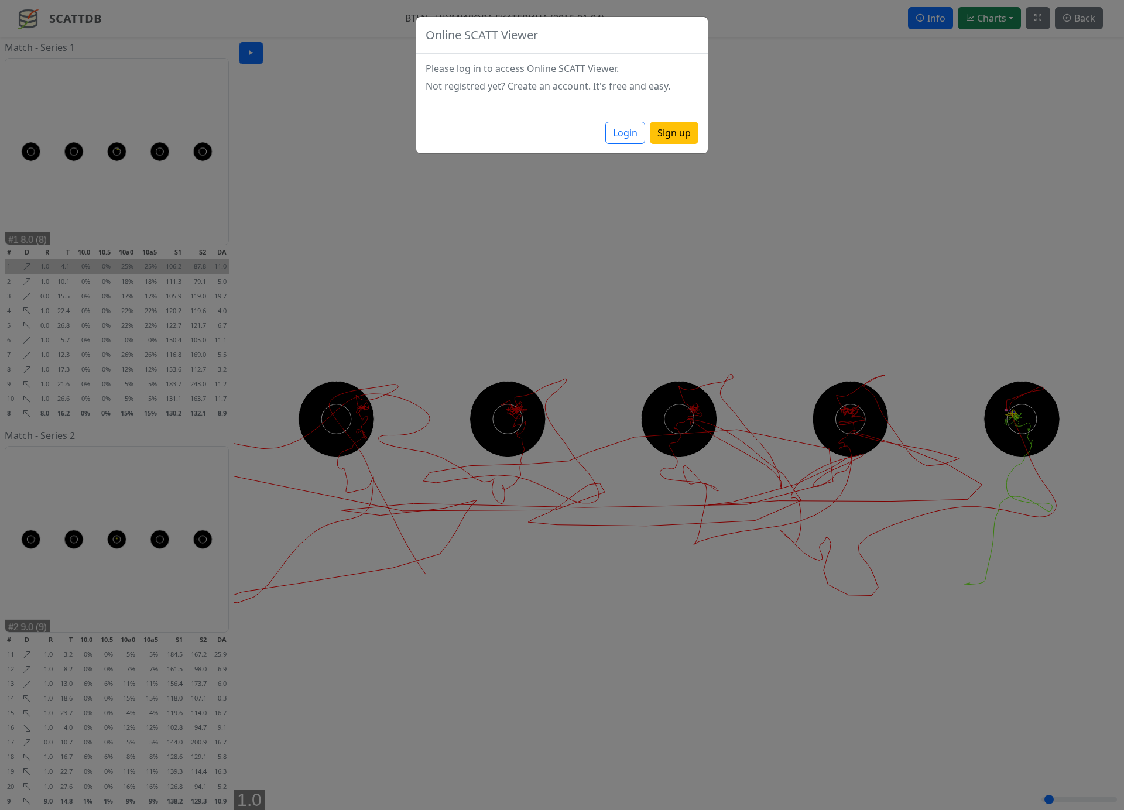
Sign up (674, 132)
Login (625, 132)
